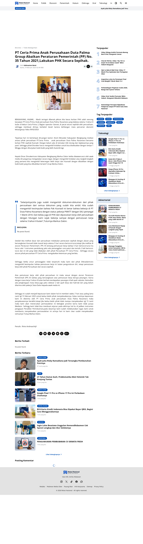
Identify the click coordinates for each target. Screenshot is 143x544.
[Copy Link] (41, 333)
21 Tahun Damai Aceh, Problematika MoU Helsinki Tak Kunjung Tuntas (63, 378)
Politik (43, 3)
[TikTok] (71, 482)
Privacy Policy (98, 487)
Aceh (39, 373)
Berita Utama (42, 357)
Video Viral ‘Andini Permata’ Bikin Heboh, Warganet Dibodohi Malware (114, 97)
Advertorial (42, 438)
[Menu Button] (126, 3)
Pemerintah (64, 3)
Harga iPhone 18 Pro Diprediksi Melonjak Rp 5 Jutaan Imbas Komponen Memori (116, 171)
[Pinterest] (57, 333)
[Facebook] (45, 333)
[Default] (88, 66)
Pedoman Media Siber (54, 487)
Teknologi (103, 3)
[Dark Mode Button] (116, 3)
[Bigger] (91, 66)
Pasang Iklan (68, 487)
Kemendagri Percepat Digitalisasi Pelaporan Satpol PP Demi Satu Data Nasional (114, 106)
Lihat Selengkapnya (53, 454)
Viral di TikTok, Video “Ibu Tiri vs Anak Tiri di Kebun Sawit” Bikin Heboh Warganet (113, 63)
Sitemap (89, 487)
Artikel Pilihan (42, 406)
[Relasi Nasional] (71, 472)
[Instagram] (61, 482)
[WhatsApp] (61, 333)
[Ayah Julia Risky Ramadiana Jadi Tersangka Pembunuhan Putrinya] (25, 363)
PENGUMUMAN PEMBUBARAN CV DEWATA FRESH (60, 441)
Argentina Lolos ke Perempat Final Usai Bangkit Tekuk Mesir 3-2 (113, 80)
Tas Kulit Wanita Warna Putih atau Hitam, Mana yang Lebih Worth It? (117, 217)
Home (35, 3)
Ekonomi (53, 3)
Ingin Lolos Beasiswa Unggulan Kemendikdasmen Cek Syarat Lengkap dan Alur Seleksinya (62, 426)
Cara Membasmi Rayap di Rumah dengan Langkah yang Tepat (116, 228)
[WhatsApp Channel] (81, 482)
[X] (49, 333)
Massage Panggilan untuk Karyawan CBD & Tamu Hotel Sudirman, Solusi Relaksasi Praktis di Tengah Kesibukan (116, 248)
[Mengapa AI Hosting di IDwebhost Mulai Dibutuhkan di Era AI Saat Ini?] (102, 182)
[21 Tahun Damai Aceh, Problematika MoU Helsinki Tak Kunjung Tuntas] (25, 379)
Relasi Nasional (67, 490)
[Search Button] (121, 3)
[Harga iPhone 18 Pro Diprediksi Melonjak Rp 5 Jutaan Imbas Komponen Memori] (102, 172)
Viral (94, 3)
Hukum (75, 3)
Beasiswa (41, 422)
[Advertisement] (71, 28)
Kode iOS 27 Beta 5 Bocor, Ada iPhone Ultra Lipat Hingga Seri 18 (117, 161)
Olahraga (85, 3)
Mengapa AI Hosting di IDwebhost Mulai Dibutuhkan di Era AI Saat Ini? (116, 181)
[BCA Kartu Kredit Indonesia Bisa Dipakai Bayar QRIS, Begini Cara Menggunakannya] (25, 411)
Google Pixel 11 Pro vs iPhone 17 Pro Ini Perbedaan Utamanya (61, 394)
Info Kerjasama (79, 487)
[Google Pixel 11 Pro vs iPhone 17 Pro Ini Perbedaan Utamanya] (25, 395)
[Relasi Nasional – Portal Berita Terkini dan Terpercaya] (22, 3)
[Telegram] (53, 333)
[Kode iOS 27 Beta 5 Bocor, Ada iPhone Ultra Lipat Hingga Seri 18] (102, 162)
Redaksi (42, 487)
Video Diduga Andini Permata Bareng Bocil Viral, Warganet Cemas (114, 53)
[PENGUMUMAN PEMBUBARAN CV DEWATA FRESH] (25, 444)
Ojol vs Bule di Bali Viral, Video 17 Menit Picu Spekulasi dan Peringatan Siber (114, 72)
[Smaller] (85, 66)
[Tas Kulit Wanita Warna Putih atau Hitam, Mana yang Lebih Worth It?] (102, 219)
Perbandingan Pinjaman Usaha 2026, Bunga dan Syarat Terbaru (114, 89)
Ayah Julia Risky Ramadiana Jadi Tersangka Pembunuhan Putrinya (118, 8)
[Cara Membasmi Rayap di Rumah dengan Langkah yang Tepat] (102, 229)
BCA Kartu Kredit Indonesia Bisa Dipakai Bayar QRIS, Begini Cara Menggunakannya (65, 410)
